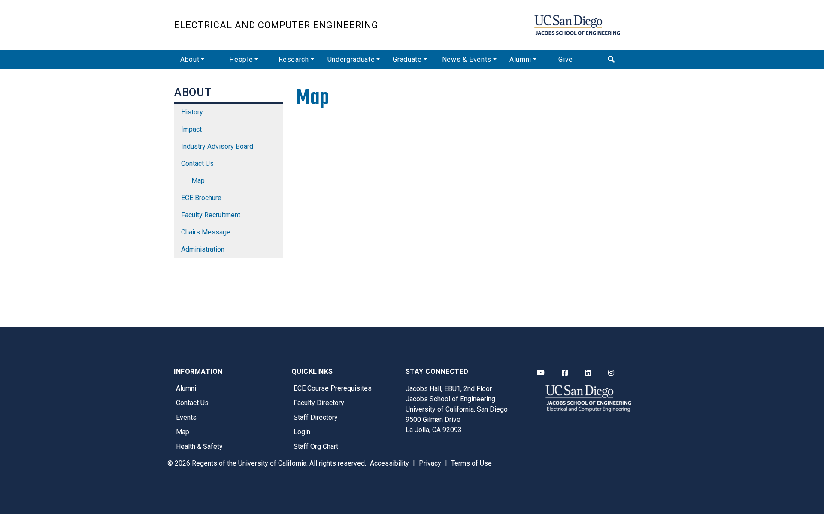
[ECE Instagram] (611, 373)
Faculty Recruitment (210, 215)
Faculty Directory (319, 403)
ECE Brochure (201, 198)
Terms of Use (471, 463)
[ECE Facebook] (565, 373)
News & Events (466, 59)
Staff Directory (316, 417)
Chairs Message (205, 232)
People (241, 59)
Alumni (520, 59)
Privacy (430, 463)
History (192, 112)
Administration (202, 249)
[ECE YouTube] (541, 373)
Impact (191, 129)
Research (294, 59)
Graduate (407, 59)
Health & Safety (199, 446)
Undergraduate (351, 59)
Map (198, 181)
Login (302, 432)
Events (186, 417)
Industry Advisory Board (217, 146)
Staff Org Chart (316, 446)
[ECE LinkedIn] (588, 373)
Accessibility (389, 463)
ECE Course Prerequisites (333, 388)
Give (565, 59)
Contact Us (197, 163)
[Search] (625, 59)
